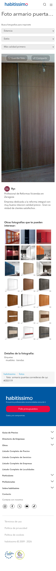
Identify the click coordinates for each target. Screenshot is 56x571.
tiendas (20, 360)
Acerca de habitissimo (12, 492)
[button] (28, 433)
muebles (10, 360)
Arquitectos (7, 468)
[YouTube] (26, 506)
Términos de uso (13, 522)
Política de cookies (14, 535)
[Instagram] (4, 506)
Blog (4, 449)
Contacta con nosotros (12, 500)
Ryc (13, 189)
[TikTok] (34, 506)
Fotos (4, 455)
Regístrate (6, 482)
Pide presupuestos (28, 566)
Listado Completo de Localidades (18, 470)
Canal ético (7, 495)
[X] (19, 506)
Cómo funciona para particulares (17, 479)
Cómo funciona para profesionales (18, 485)
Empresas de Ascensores (13, 442)
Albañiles (6, 465)
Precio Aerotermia (10, 439)
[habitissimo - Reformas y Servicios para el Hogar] (13, 5)
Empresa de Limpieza (12, 445)
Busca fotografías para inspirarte (16, 25)
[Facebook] (12, 506)
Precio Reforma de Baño (13, 436)
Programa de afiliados (12, 498)
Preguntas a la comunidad (14, 452)
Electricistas (7, 462)
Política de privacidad (16, 528)
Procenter (6, 457)
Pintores (6, 460)
